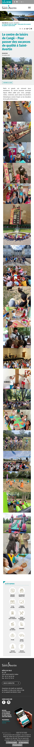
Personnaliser (17, 745)
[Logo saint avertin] (9, 664)
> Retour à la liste (7, 82)
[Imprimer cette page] (31, 29)
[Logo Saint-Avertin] (9, 7)
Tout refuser (24, 742)
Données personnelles (23, 740)
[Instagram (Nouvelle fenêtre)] (17, 2)
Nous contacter (9, 683)
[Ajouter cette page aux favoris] (27, 29)
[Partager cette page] (29, 29)
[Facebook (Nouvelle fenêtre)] (14, 2)
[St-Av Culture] (7, 2)
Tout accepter (12, 742)
